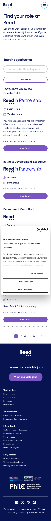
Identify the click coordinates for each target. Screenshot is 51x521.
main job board (20, 39)
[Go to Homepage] (14, 5)
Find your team (9, 394)
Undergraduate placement (14, 465)
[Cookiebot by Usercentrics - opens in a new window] (36, 230)
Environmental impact (12, 440)
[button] (44, 5)
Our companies (9, 397)
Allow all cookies (25, 281)
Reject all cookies (25, 289)
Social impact (9, 437)
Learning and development (15, 419)
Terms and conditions (26, 509)
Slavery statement (36, 512)
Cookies (41, 509)
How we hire (8, 404)
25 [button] (33, 336)
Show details (37, 274)
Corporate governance (16, 512)
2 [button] (21, 336)
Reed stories (8, 444)
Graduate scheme (11, 458)
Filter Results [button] (25, 79)
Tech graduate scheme (13, 462)
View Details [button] (25, 148)
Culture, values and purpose (15, 430)
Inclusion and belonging (13, 433)
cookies (14, 244)
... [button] (29, 336)
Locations (7, 401)
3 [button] (25, 336)
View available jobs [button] (25, 377)
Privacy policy (9, 509)
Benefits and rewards (12, 415)
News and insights (11, 447)
